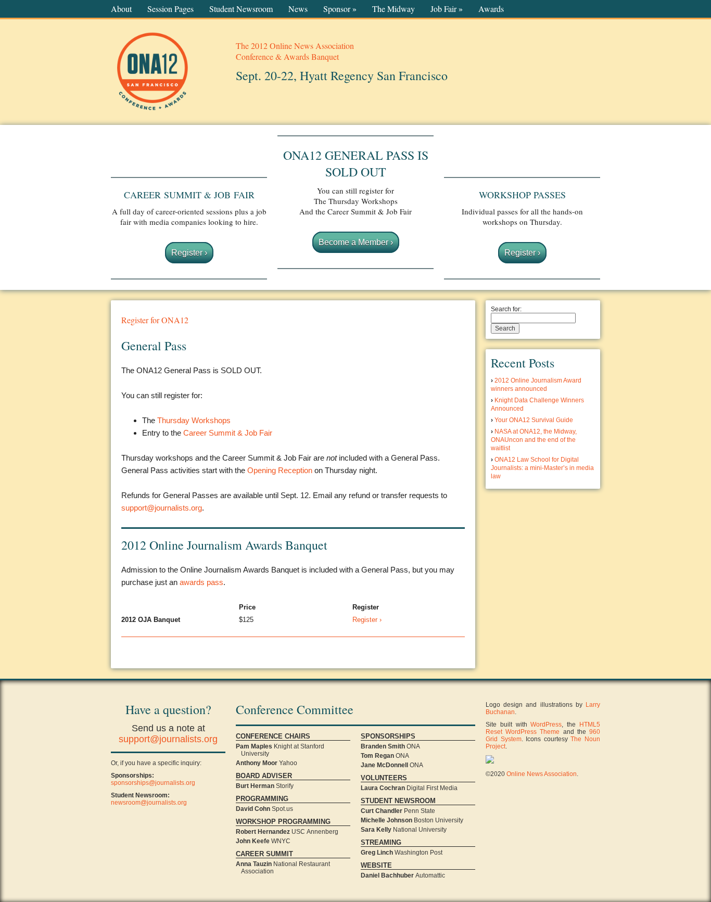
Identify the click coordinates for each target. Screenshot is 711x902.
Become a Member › (356, 242)
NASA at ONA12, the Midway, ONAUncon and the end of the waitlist (534, 440)
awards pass (201, 582)
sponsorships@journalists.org (153, 782)
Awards (491, 8)
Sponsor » (340, 8)
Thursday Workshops (194, 420)
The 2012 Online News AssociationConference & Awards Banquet (295, 51)
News (298, 8)
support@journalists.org (161, 507)
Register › (189, 252)
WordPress (546, 724)
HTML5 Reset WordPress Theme (543, 728)
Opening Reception (279, 470)
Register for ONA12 (154, 319)
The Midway (393, 8)
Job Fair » (446, 8)
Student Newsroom (241, 8)
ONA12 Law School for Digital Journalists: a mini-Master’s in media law (542, 468)
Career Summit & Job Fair (227, 432)
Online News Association (541, 774)
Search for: (506, 309)
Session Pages (170, 8)
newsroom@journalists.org (149, 802)
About (121, 8)
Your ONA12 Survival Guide (533, 420)
